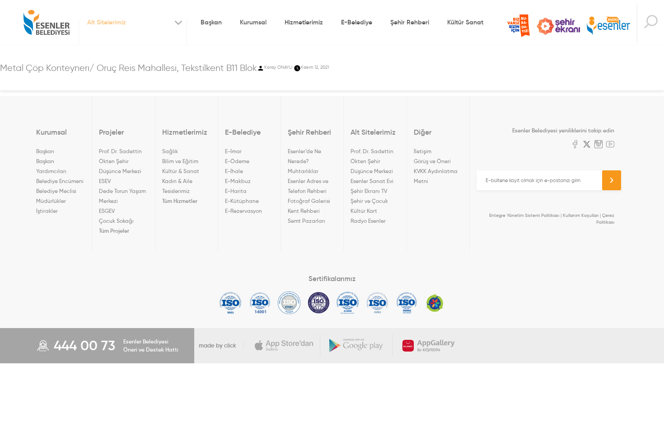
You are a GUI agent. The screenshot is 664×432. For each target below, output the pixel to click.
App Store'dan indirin (284, 345)
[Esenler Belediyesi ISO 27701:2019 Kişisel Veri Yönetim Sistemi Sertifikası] (318, 303)
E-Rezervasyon (243, 210)
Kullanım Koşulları (581, 215)
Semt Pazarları (306, 220)
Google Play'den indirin (356, 345)
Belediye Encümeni (60, 181)
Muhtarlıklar (303, 171)
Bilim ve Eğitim (180, 161)
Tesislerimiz (176, 191)
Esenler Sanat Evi (372, 181)
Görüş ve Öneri (432, 161)
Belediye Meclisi (56, 191)
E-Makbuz (238, 181)
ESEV (105, 181)
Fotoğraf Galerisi (309, 200)
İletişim (422, 151)
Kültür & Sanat (180, 171)
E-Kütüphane (242, 200)
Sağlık (170, 151)
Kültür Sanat (465, 22)
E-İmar (233, 151)
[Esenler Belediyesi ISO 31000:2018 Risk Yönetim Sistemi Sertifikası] (348, 303)
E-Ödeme (237, 161)
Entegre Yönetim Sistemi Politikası (524, 215)
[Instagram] (598, 145)
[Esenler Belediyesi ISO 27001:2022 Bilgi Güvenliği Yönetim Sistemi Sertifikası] (289, 303)
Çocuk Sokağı (116, 220)
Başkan (211, 22)
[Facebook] (575, 145)
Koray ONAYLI (278, 67)
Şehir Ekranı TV (558, 26)
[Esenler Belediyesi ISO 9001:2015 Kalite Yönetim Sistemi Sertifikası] (230, 303)
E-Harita (236, 191)
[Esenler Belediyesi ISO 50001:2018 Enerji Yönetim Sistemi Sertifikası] (406, 303)
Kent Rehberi (304, 210)
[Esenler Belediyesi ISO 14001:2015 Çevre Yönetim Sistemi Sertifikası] (260, 303)
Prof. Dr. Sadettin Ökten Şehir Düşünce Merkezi (120, 161)
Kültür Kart (364, 210)
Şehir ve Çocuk (369, 200)
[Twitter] (587, 145)
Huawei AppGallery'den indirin (429, 345)
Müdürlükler (51, 200)
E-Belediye (356, 22)
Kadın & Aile (177, 181)
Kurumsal (253, 22)
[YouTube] (610, 145)
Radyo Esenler (608, 26)
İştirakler (47, 210)
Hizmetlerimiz (304, 22)
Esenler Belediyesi (46, 22)
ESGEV (107, 210)
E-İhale (234, 171)
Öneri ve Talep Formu (518, 25)
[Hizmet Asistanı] (650, 23)
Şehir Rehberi (409, 22)
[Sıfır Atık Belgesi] (435, 303)
